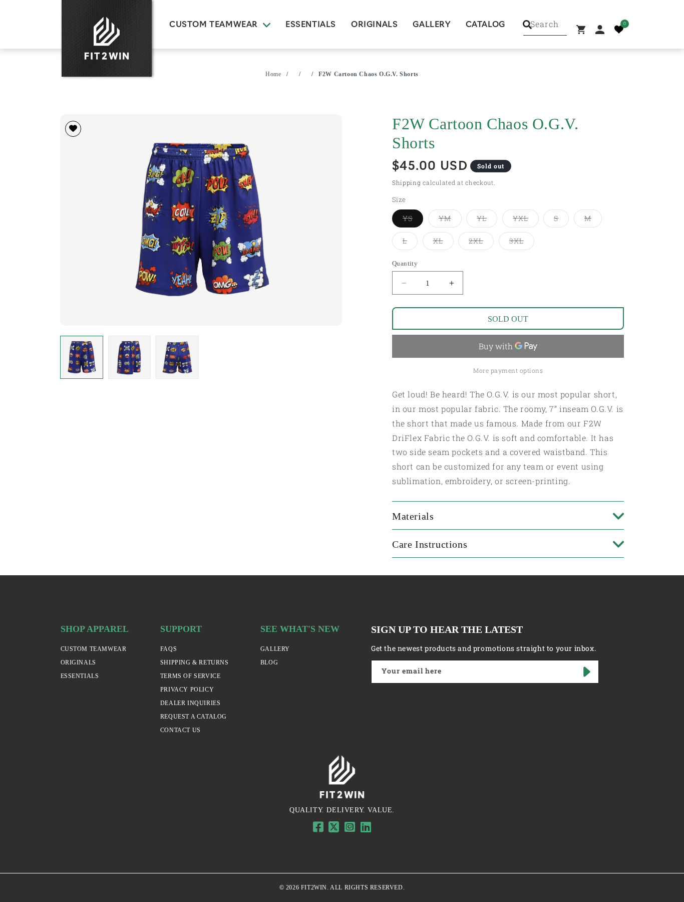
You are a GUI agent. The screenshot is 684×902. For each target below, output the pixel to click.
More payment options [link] (508, 370)
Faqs (168, 648)
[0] (618, 29)
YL (487, 218)
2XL (481, 241)
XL (443, 241)
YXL (526, 218)
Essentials (80, 676)
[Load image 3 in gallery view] (177, 357)
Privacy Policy (187, 689)
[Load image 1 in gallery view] (81, 357)
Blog (269, 662)
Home (273, 74)
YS (413, 218)
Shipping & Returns (194, 662)
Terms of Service (190, 676)
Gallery (275, 648)
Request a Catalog (193, 716)
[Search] (527, 24)
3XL (521, 241)
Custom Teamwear (94, 648)
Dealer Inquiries (190, 703)
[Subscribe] (587, 672)
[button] (219, 25)
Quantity (405, 263)
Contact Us (180, 730)
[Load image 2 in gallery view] (129, 357)
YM (450, 218)
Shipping (406, 182)
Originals (78, 662)
